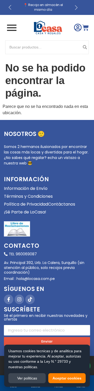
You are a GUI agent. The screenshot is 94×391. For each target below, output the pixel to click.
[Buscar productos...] (85, 47)
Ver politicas (27, 378)
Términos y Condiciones (28, 196)
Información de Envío (26, 188)
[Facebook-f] (8, 299)
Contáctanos (61, 204)
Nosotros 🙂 (24, 134)
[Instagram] (19, 299)
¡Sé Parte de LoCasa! (25, 212)
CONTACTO (21, 246)
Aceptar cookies (66, 378)
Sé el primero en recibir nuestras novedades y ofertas (45, 318)
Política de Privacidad (26, 204)
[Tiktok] (30, 299)
